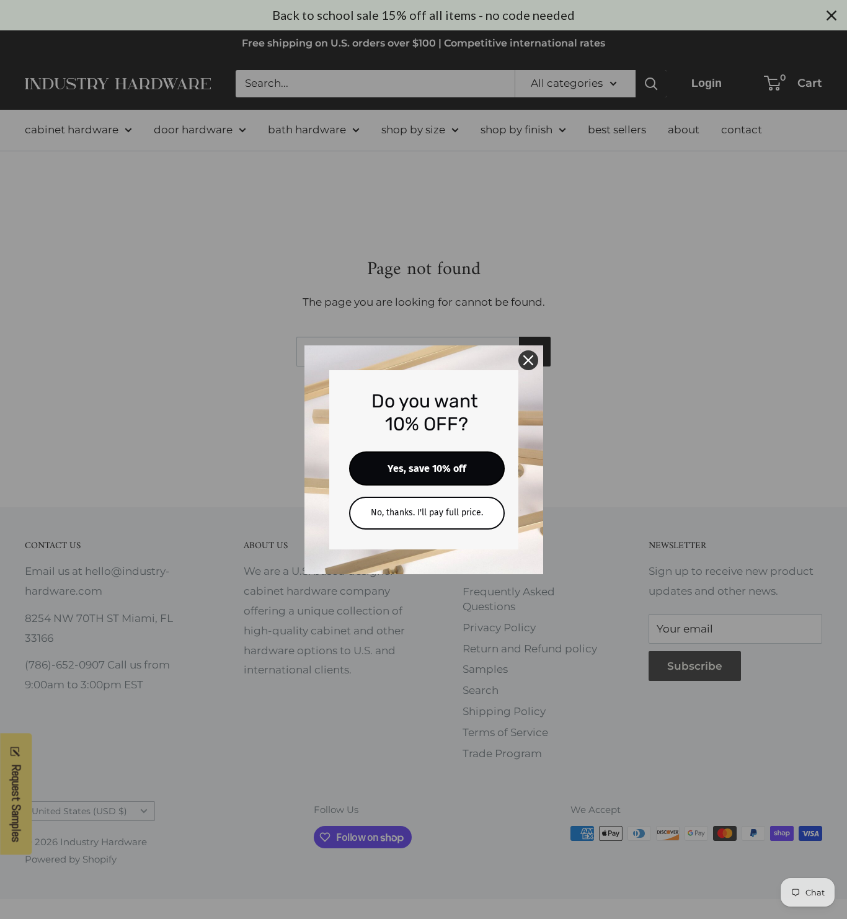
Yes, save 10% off (427, 468)
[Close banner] (831, 15)
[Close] (528, 360)
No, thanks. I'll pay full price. (427, 512)
